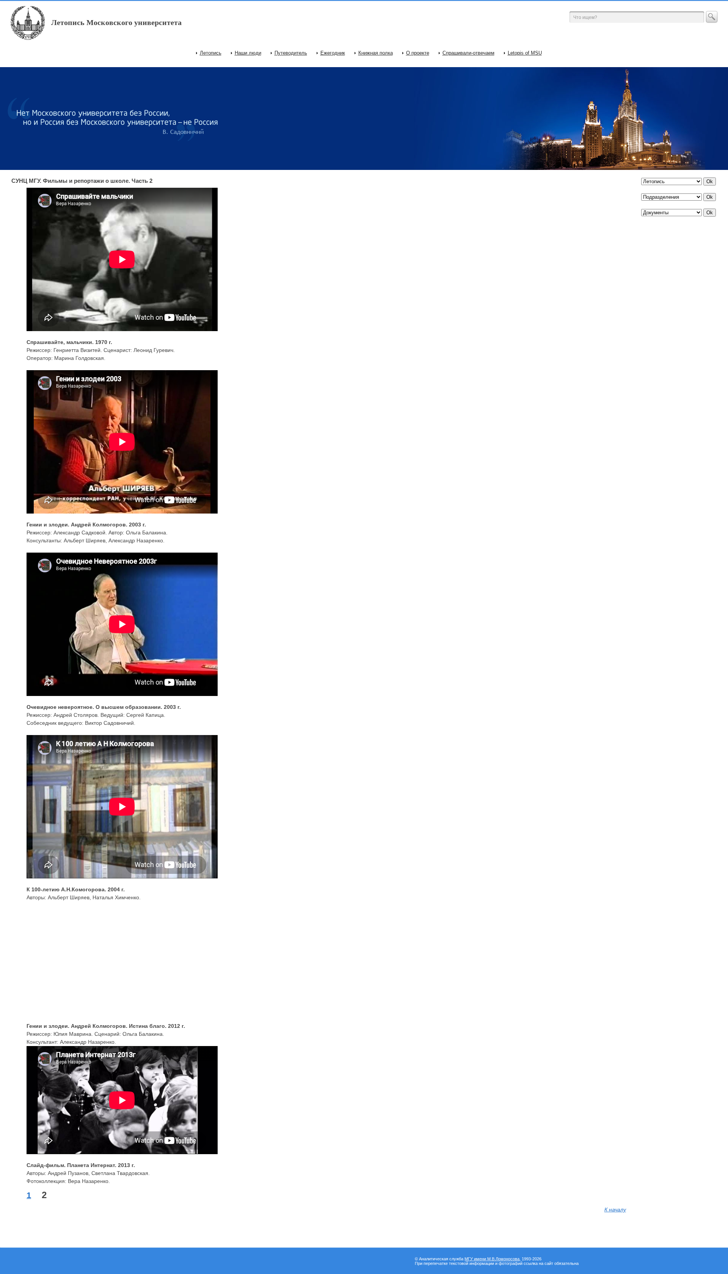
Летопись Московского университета (116, 22)
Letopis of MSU (525, 53)
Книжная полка (375, 53)
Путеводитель (291, 53)
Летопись (210, 53)
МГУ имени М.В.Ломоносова (491, 1259)
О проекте (417, 53)
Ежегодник (332, 53)
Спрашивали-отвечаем (468, 53)
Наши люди (248, 53)
